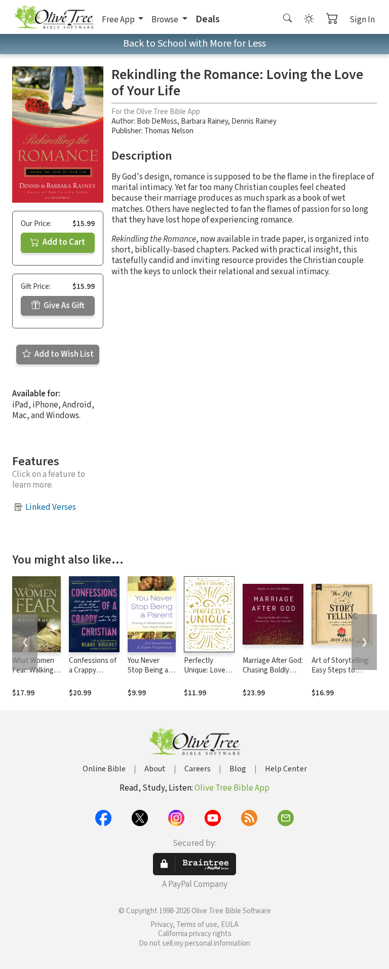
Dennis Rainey (254, 121)
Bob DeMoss (157, 121)
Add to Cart (63, 242)
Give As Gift (63, 306)
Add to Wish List (63, 354)
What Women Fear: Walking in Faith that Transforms (36, 675)
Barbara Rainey (204, 121)
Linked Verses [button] (50, 507)
